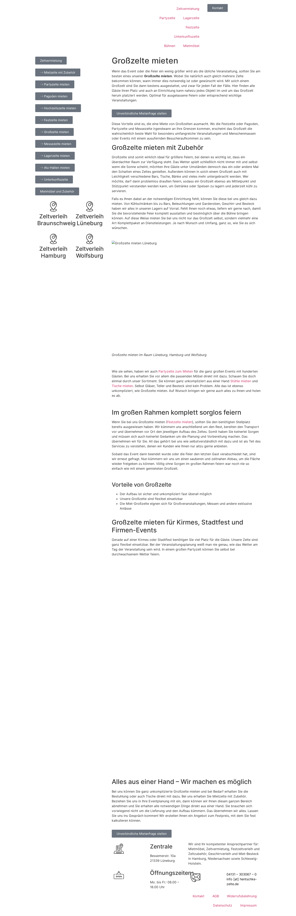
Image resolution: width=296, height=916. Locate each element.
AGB (215, 896)
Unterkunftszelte (186, 36)
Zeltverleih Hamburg (53, 252)
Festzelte (192, 27)
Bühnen (169, 46)
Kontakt (198, 896)
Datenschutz (222, 905)
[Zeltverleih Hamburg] (53, 239)
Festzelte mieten (179, 422)
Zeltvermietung (187, 9)
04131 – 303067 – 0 (242, 874)
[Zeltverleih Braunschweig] (53, 206)
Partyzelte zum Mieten (175, 371)
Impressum (248, 905)
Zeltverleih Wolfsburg (90, 252)
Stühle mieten (240, 381)
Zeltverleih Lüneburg (90, 220)
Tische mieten (122, 386)
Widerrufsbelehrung (242, 896)
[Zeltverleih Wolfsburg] (90, 239)
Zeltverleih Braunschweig (56, 220)
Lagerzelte (191, 18)
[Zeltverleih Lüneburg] (90, 206)
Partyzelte (167, 18)
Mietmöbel (191, 46)
